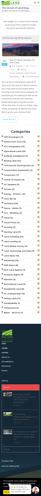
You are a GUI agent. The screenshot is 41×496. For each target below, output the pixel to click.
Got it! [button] (7, 492)
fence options (16, 73)
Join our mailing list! (10, 466)
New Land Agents (14, 270)
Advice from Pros (15, 142)
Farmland (11, 203)
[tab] (20, 387)
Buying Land (12, 161)
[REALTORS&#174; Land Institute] (11, 3)
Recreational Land (15, 284)
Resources (6, 366)
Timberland (11, 308)
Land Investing (14, 237)
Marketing (11, 260)
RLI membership (14, 294)
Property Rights (13, 275)
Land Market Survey (15, 246)
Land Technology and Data (19, 251)
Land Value (11, 256)
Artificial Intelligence (16, 156)
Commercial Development (19, 165)
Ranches (10, 279)
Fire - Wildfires (13, 213)
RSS (38, 136)
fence (23, 70)
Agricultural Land (15, 151)
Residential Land (14, 289)
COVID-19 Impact (14, 180)
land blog (14, 76)
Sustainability (12, 303)
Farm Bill (10, 199)
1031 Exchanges (13, 137)
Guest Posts (12, 222)
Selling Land (12, 298)
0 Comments (32, 76)
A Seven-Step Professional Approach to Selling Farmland (25, 417)
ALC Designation (14, 146)
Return (34, 41)
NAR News (11, 265)
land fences (30, 73)
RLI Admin (17, 66)
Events (4, 371)
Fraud (8, 218)
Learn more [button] (8, 486)
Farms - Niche (13, 208)
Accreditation (8, 362)
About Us (6, 357)
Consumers (11, 175)
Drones (9, 189)
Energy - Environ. (14, 194)
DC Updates (11, 184)
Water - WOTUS (13, 313)
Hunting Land (12, 232)
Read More (9, 119)
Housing (10, 227)
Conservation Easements (18, 170)
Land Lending (12, 241)
